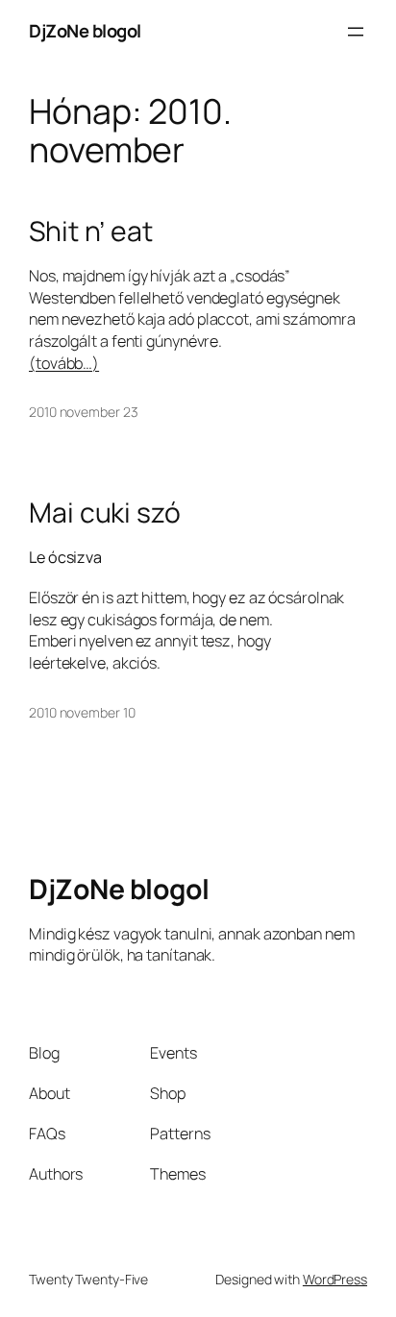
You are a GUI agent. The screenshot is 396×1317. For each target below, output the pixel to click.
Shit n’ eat (91, 231)
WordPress (335, 1279)
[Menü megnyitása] (355, 31)
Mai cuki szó (105, 513)
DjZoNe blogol (85, 30)
